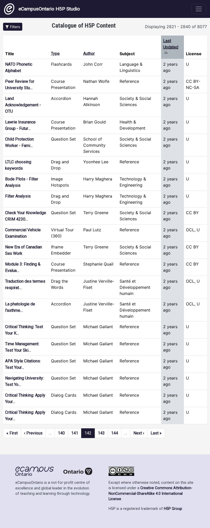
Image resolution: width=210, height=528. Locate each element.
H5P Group (173, 509)
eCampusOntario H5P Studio (49, 9)
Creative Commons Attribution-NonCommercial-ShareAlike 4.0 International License (150, 493)
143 (101, 433)
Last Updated (170, 47)
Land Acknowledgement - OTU (23, 105)
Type (55, 53)
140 (61, 433)
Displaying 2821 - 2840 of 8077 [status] (176, 26)
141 (74, 433)
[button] (12, 27)
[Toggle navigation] (199, 9)
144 (114, 433)
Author (89, 53)
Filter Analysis (18, 196)
